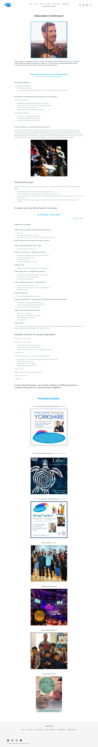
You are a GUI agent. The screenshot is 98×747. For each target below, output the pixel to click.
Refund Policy (61, 729)
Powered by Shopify (24, 743)
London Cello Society (54, 76)
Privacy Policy (39, 729)
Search (23, 729)
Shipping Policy (72, 729)
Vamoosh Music (15, 743)
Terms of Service (50, 729)
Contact (30, 729)
